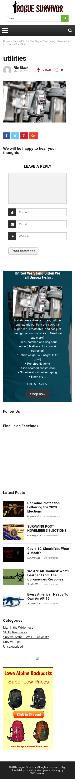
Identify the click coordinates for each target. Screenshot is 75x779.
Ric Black (21, 67)
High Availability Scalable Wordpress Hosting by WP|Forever (39, 770)
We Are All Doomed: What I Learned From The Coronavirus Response (48, 575)
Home (6, 41)
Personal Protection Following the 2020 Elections (43, 507)
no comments (53, 516)
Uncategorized (34, 516)
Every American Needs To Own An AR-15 (47, 596)
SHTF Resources (15, 632)
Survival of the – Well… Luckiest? (26, 637)
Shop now (37, 394)
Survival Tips (20, 41)
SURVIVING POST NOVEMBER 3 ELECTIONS (46, 528)
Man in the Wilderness (18, 627)
